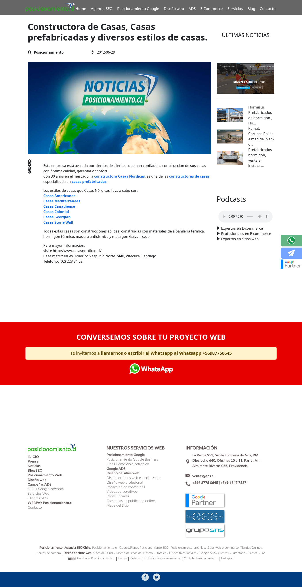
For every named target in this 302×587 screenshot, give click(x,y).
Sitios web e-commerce (223, 547)
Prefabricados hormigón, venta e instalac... (260, 157)
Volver (55, 295)
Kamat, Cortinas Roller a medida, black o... (261, 136)
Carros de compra (49, 553)
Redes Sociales (118, 496)
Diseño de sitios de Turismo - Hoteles (141, 553)
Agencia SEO (102, 8)
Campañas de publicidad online (131, 501)
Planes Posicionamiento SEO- (150, 547)
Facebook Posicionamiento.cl (96, 558)
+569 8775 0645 (205, 482)
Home (80, 8)
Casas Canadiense (59, 206)
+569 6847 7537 (233, 482)
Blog (251, 8)
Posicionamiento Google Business (132, 459)
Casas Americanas (59, 195)
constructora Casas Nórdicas (119, 176)
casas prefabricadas (89, 181)
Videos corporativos (122, 491)
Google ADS (207, 553)
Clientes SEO (38, 498)
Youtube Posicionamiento (201, 558)
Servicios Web (39, 493)
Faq (263, 553)
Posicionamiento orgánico (187, 547)
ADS (192, 8)
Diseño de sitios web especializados (134, 478)
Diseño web (174, 8)
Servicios (235, 8)
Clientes (223, 553)
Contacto (267, 8)
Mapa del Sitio (118, 505)
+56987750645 (217, 353)
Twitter (122, 558)
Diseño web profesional (125, 482)
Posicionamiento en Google (110, 547)
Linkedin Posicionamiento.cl (163, 558)
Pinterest (136, 558)
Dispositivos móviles (182, 553)
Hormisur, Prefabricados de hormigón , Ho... (260, 115)
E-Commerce (211, 8)
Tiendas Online (250, 547)
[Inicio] (50, 7)
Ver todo (245, 181)
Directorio (238, 553)
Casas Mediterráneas (61, 201)
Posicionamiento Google (138, 8)
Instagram (227, 558)
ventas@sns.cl (203, 476)
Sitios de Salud (103, 553)
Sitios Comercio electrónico (128, 464)
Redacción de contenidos (126, 487)
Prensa (253, 553)
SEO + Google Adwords (46, 489)
